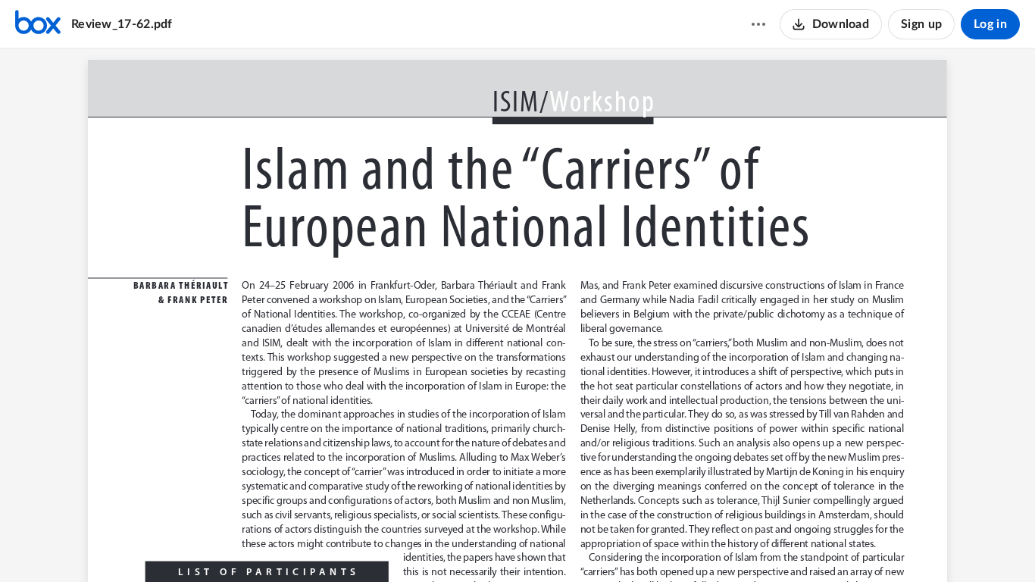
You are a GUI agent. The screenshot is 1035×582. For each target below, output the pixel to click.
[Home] (38, 24)
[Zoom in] (542, 545)
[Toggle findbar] (461, 545)
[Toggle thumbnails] (433, 545)
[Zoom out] (491, 545)
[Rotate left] (573, 545)
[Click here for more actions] (758, 24)
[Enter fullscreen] (601, 545)
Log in (990, 24)
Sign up (921, 24)
